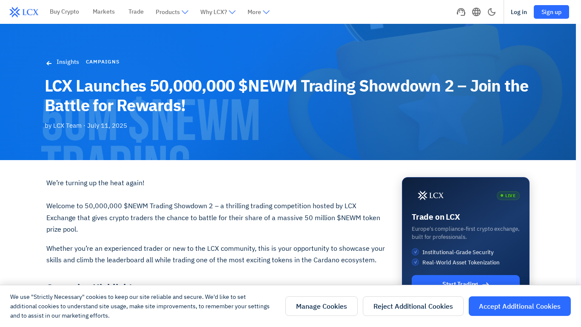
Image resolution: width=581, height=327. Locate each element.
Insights (68, 62)
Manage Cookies (321, 306)
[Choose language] (476, 12)
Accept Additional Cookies (520, 306)
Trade (136, 11)
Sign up (551, 12)
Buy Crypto (64, 11)
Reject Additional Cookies (413, 306)
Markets (104, 11)
